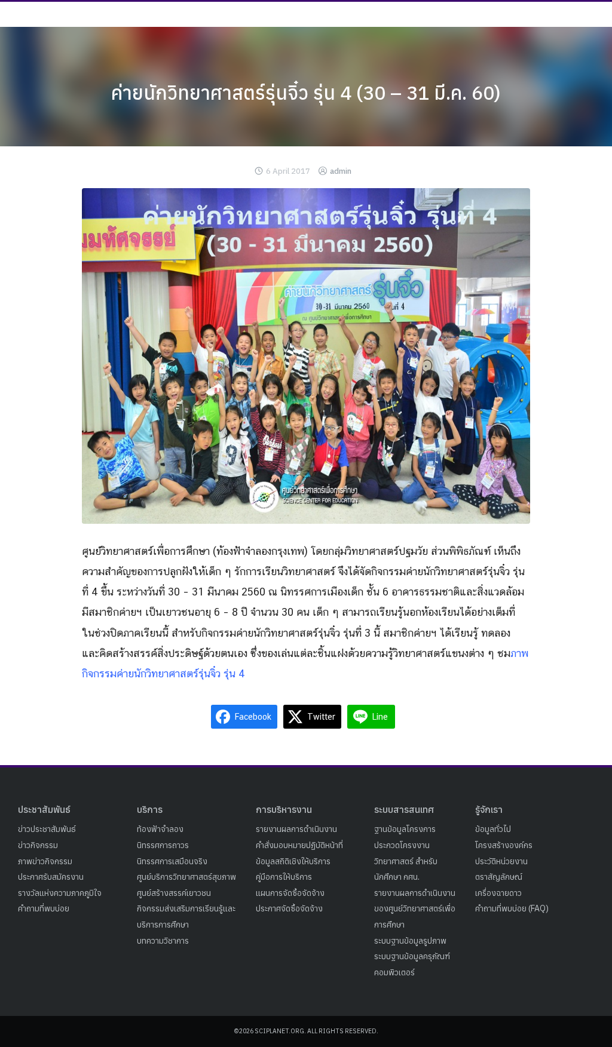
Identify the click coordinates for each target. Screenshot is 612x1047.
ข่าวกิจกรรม (38, 845)
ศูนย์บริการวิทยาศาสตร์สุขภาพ (186, 876)
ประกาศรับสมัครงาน (51, 876)
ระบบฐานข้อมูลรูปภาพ (410, 940)
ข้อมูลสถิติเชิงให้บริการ (293, 861)
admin (340, 171)
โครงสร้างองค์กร (504, 845)
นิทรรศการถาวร (163, 845)
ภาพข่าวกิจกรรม (45, 861)
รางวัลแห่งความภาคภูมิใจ (60, 893)
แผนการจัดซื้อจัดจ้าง (290, 893)
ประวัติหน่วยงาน (501, 861)
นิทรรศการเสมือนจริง (172, 861)
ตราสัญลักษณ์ (498, 876)
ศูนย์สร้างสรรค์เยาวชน (174, 893)
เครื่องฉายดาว (498, 893)
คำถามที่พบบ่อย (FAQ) (512, 908)
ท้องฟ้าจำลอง (160, 829)
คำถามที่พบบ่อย (43, 908)
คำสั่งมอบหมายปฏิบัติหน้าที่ (299, 845)
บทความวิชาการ (163, 940)
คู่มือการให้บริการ (284, 876)
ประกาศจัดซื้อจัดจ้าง (289, 908)
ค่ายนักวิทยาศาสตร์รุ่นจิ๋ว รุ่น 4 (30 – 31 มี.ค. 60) (306, 92)
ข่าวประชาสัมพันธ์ (47, 829)
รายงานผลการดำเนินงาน (296, 829)
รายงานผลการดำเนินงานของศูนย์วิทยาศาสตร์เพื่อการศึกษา (414, 909)
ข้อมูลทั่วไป (493, 829)
